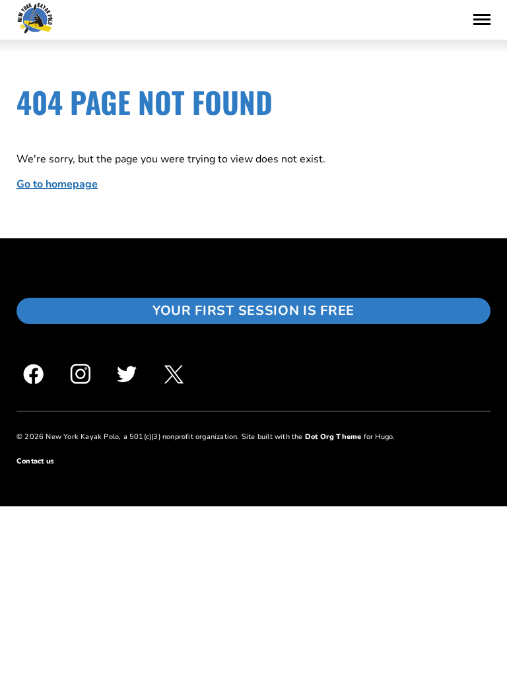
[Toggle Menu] (481, 19)
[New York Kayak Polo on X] (174, 374)
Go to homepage (57, 184)
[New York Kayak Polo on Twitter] (127, 374)
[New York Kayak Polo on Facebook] (33, 374)
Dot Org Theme (333, 437)
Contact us (35, 461)
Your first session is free (253, 311)
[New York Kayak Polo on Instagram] (80, 374)
